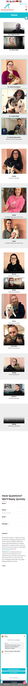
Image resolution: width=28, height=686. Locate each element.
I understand (14, 682)
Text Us (22, 684)
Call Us (8, 684)
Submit (3, 565)
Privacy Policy (6, 550)
